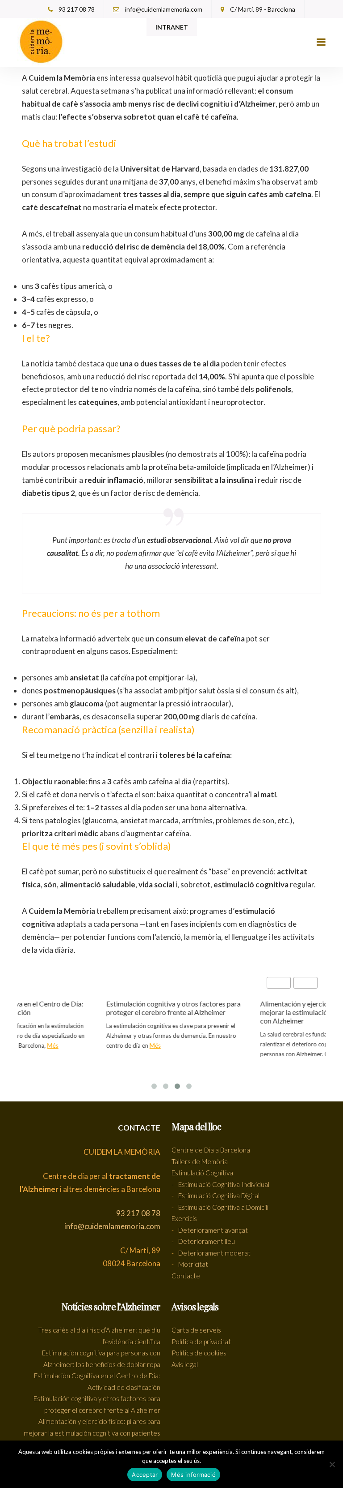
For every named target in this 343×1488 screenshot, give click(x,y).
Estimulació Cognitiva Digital (218, 1195)
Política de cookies (199, 1353)
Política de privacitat (201, 1341)
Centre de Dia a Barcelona (211, 1150)
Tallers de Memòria (200, 1161)
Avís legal (185, 1364)
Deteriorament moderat (214, 1253)
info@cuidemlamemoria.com (163, 9)
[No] (331, 1464)
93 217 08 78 (76, 9)
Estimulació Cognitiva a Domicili (223, 1207)
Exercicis (184, 1218)
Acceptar (145, 1474)
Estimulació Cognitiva (202, 1173)
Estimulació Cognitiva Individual (223, 1184)
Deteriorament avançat (213, 1230)
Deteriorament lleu (206, 1241)
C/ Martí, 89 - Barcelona (262, 9)
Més (45, 1045)
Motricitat (193, 1264)
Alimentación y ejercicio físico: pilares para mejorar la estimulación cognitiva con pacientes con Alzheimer (92, 1432)
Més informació (193, 1474)
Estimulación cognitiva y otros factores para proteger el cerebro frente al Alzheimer (166, 1007)
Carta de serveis (196, 1330)
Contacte (186, 1276)
